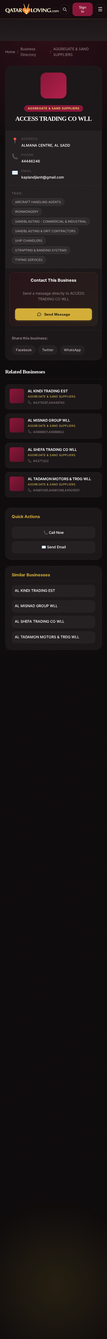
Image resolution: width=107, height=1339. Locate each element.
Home (10, 51)
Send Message (57, 314)
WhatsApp (72, 350)
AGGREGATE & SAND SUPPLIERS (71, 52)
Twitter (48, 350)
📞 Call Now (53, 532)
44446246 (30, 161)
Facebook (24, 350)
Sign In (82, 9)
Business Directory (28, 52)
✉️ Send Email (54, 547)
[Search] (64, 9)
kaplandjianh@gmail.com (42, 177)
